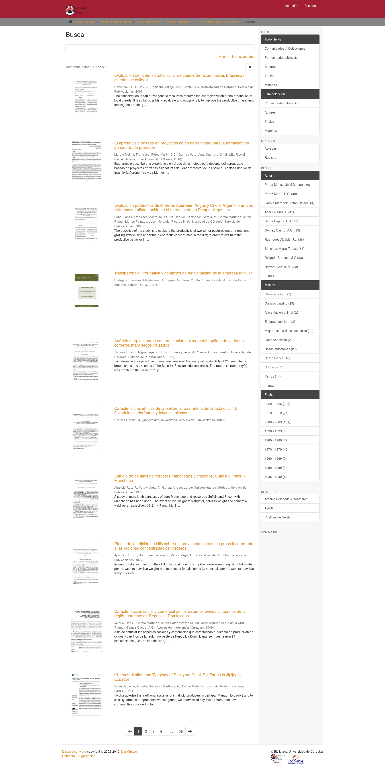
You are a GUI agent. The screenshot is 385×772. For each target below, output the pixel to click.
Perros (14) (273, 376)
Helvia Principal (84, 22)
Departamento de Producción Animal (163, 22)
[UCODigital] (296, 759)
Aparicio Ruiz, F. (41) (279, 212)
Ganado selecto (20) (279, 339)
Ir (251, 48)
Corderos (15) (275, 367)
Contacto (68, 756)
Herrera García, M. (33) (281, 266)
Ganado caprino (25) (279, 303)
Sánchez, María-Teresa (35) (284, 248)
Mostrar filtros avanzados (236, 56)
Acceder (270, 148)
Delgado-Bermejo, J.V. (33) (284, 257)
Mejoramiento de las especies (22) (289, 330)
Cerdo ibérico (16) (277, 358)
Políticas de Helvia (278, 517)
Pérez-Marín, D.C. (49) (281, 193)
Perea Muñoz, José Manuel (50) (287, 184)
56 (181, 731)
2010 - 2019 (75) (277, 412)
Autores (270, 66)
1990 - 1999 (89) (277, 431)
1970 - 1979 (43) (277, 449)
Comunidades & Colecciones (285, 48)
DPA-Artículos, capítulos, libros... (217, 22)
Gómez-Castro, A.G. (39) (282, 230)
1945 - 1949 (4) (276, 476)
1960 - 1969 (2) (276, 458)
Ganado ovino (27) (278, 294)
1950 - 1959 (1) (276, 467)
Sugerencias (86, 756)
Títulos (269, 75)
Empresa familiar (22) (280, 321)
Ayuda (269, 508)
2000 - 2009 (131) (277, 422)
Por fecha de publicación (282, 57)
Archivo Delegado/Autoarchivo (286, 499)
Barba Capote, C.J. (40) (281, 221)
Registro (270, 157)
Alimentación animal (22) (282, 312)
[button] (290, 5)
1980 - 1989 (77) (277, 440)
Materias (271, 85)
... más (269, 276)
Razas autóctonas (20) (281, 349)
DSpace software (74, 751)
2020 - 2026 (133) (277, 403)
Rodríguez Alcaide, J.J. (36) (284, 239)
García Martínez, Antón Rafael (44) (289, 203)
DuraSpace (129, 751)
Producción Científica (116, 22)
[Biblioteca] (278, 759)
